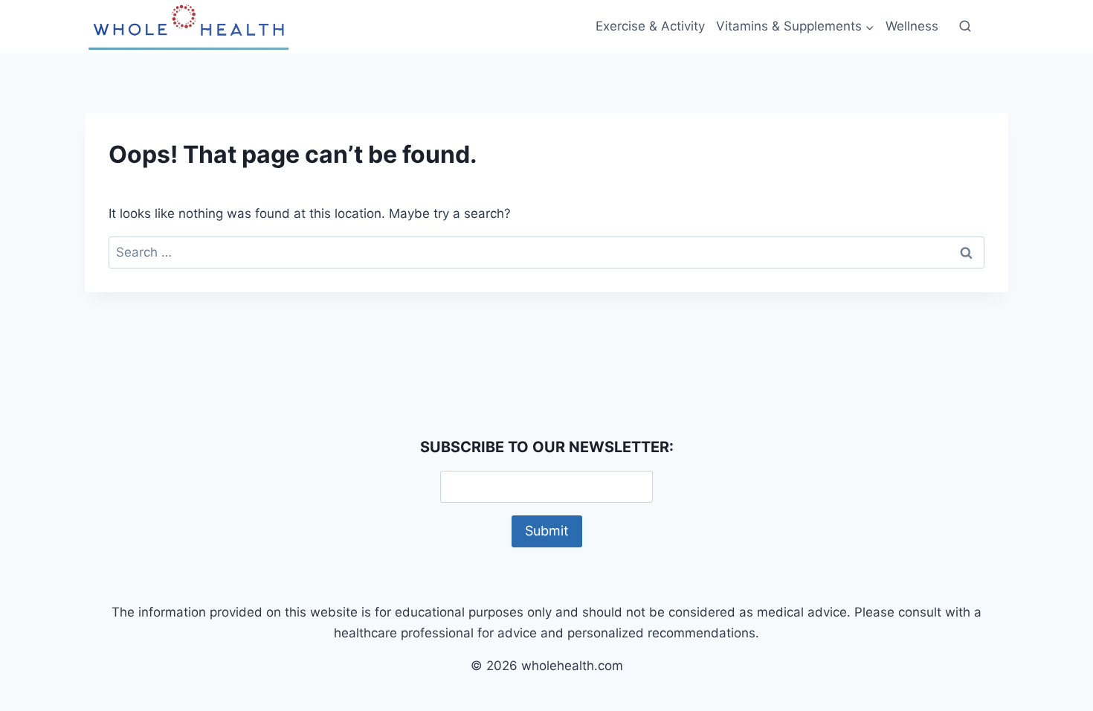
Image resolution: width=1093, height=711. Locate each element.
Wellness (912, 26)
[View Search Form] (965, 26)
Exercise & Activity (650, 26)
